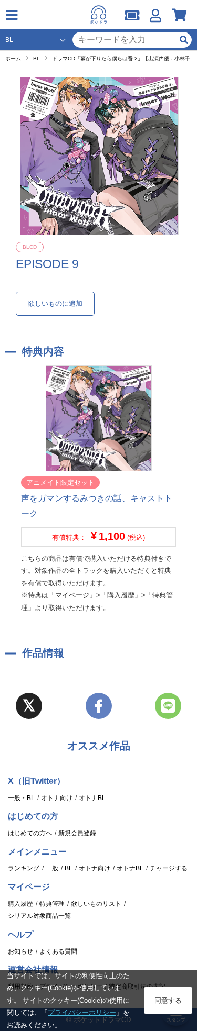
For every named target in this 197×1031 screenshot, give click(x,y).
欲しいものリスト (96, 903)
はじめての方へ (30, 833)
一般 (52, 868)
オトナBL (92, 798)
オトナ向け (56, 798)
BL (68, 868)
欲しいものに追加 (55, 303)
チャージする (169, 868)
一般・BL (21, 798)
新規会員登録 (77, 833)
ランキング (23, 868)
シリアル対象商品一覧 (39, 915)
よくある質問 (58, 951)
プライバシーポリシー (82, 1012)
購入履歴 (20, 903)
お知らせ (20, 951)
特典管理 (52, 903)
